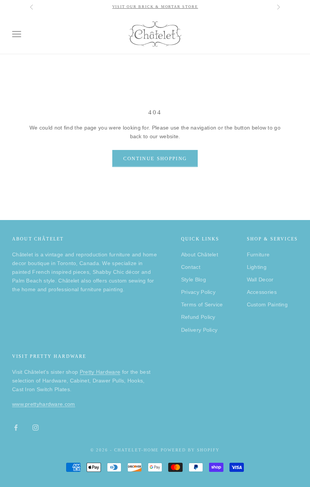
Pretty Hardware (100, 372)
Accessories (262, 292)
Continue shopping (155, 158)
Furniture (258, 254)
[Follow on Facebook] (16, 427)
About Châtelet (199, 254)
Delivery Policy (199, 330)
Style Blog (193, 279)
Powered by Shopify (190, 450)
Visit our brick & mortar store (155, 7)
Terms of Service (202, 304)
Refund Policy (198, 317)
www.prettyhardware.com (43, 404)
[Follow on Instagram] (35, 427)
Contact (190, 267)
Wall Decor (260, 279)
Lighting (257, 267)
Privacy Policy (198, 292)
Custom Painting (267, 304)
